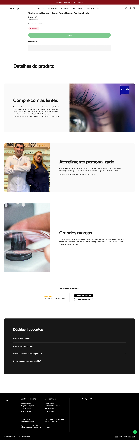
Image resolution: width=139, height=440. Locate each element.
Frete (29, 23)
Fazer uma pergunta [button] (83, 299)
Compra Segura (50, 411)
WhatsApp (71, 174)
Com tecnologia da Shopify (23, 436)
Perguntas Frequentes (28, 406)
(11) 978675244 (49, 427)
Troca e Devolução (27, 408)
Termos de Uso (50, 408)
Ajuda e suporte (26, 411)
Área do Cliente (26, 403)
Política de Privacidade (52, 406)
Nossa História (50, 403)
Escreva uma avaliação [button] (83, 295)
